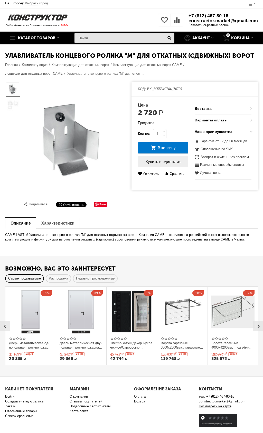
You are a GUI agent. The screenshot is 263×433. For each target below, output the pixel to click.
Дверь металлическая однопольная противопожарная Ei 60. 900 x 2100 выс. (29, 345)
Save (102, 204)
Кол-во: (144, 134)
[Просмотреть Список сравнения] (177, 23)
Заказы (10, 406)
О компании (79, 396)
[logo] (37, 17)
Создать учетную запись (24, 401)
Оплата (140, 396)
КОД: (142, 89)
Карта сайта (79, 411)
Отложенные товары (21, 411)
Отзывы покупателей (86, 401)
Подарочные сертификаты (90, 406)
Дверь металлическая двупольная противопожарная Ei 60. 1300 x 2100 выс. (81, 345)
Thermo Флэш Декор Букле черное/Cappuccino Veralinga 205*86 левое (131, 345)
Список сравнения (19, 416)
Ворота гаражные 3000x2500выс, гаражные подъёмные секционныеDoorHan (180, 345)
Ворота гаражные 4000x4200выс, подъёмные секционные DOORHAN (232, 345)
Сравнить (177, 174)
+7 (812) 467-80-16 (208, 15)
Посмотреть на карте (215, 406)
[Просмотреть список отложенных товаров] (164, 23)
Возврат (140, 401)
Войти (9, 396)
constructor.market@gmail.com (223, 20)
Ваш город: (26, 3)
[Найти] (169, 38)
